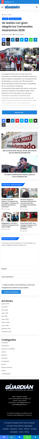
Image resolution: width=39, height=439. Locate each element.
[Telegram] (35, 40)
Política (4, 370)
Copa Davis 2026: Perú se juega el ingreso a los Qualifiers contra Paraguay (28, 226)
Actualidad (5, 342)
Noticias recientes (15, 19)
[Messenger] (26, 40)
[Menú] (2, 8)
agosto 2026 (5, 303)
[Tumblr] (17, 40)
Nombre (4, 269)
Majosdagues (28, 426)
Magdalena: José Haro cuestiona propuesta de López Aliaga (10, 225)
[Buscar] (37, 8)
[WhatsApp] (31, 40)
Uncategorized (6, 373)
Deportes (4, 355)
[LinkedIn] (13, 40)
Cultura (10, 14)
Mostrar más (19, 112)
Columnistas (5, 345)
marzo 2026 (5, 319)
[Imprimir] (8, 44)
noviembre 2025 (6, 331)
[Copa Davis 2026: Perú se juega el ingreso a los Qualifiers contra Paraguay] (28, 217)
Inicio (5, 14)
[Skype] (22, 40)
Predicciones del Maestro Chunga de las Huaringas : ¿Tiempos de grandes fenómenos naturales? (10, 203)
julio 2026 (4, 307)
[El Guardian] (12, 7)
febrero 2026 (5, 322)
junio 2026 (5, 310)
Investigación (5, 361)
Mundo (4, 364)
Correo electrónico (8, 277)
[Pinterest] (17, 121)
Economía (4, 358)
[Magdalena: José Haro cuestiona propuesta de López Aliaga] (10, 217)
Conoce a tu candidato (8, 349)
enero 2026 (5, 325)
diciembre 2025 (6, 328)
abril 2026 (4, 316)
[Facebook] (3, 40)
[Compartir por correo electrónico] (3, 44)
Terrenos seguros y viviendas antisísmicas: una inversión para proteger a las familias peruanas (28, 203)
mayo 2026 (5, 313)
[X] (8, 40)
